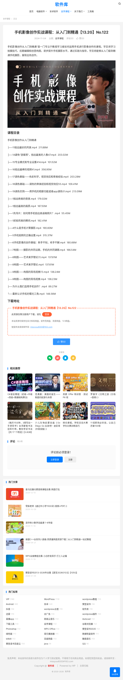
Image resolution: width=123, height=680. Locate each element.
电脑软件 (40, 11)
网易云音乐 (51, 619)
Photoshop (13, 629)
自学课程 (65, 11)
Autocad (88, 619)
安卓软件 (54, 11)
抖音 (10, 609)
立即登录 (55, 459)
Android (12, 604)
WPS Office (51, 629)
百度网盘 (50, 638)
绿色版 (11, 633)
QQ (85, 643)
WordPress (51, 599)
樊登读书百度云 (15, 643)
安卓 (48, 604)
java (47, 643)
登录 (47, 314)
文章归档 (84, 665)
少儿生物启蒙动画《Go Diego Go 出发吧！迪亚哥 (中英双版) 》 (47, 425)
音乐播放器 (51, 633)
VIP (10, 599)
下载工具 (12, 624)
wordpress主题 (53, 609)
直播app (12, 619)
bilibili (10, 638)
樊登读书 (88, 604)
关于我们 (78, 11)
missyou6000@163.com (41, 327)
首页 (31, 11)
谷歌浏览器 (89, 624)
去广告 (49, 614)
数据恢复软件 (90, 633)
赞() (80, 38)
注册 (70, 459)
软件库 (61, 4)
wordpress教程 (91, 599)
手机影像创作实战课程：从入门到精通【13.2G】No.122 (61, 32)
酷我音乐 (88, 638)
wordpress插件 (91, 614)
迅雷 (10, 614)
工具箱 (90, 11)
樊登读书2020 (91, 629)
